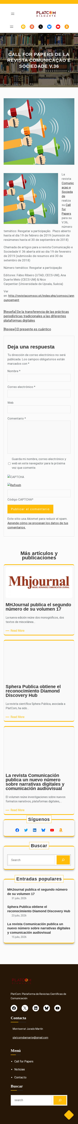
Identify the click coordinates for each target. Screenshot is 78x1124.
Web (10, 402)
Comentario (16, 418)
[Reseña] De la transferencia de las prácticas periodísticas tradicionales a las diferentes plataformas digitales (36, 316)
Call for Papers (23, 1061)
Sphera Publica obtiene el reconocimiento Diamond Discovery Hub (38, 909)
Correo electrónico (21, 387)
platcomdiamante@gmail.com (30, 1037)
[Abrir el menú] (12, 13)
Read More (18, 631)
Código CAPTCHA (19, 499)
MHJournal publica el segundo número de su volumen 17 (37, 892)
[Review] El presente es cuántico (27, 329)
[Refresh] (14, 485)
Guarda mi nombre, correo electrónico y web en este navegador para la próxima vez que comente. (39, 463)
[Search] (63, 860)
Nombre (13, 371)
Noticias (19, 1069)
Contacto (20, 1077)
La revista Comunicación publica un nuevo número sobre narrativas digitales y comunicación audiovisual (38, 928)
